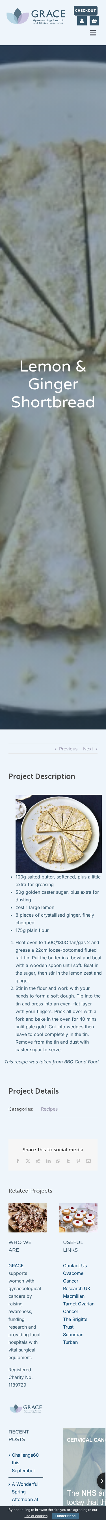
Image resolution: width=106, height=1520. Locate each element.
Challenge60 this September (25, 1462)
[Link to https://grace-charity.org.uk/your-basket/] (94, 20)
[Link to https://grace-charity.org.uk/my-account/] (81, 20)
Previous (68, 749)
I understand (65, 1516)
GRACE (16, 1265)
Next (88, 749)
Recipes (49, 1109)
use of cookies (36, 1516)
